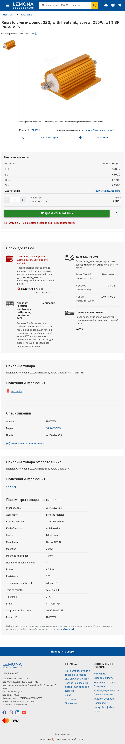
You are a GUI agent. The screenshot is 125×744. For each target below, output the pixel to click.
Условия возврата (104, 698)
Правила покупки (103, 694)
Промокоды (101, 703)
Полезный (71, 703)
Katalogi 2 (26, 14)
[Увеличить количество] (7, 200)
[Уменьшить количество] (23, 200)
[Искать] (94, 5)
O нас (68, 695)
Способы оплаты (103, 677)
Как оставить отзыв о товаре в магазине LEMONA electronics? (77, 674)
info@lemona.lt (67, 629)
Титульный (7, 14)
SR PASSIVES (34, 130)
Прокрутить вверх (62, 651)
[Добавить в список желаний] (116, 213)
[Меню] (7, 5)
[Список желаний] (113, 5)
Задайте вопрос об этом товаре (27, 443)
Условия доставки (104, 682)
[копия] (35, 33)
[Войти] (106, 5)
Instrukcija (16, 391)
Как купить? (101, 673)
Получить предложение (107, 191)
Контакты (70, 699)
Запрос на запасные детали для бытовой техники (77, 686)
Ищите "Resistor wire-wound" (100, 130)
